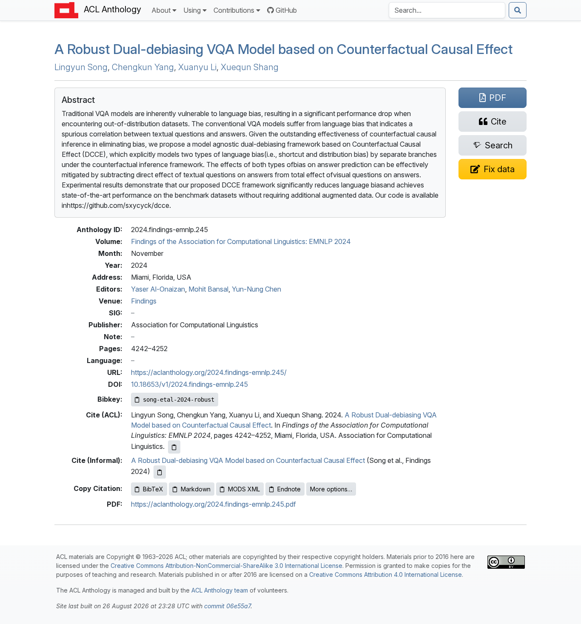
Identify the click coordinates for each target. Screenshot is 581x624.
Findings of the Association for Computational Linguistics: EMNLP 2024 (241, 241)
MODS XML (244, 489)
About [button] (161, 10)
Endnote (289, 489)
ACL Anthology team (219, 590)
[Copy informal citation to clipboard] (160, 472)
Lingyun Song (81, 67)
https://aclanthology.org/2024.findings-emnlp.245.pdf (213, 504)
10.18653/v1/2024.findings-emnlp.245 (189, 384)
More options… (331, 489)
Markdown (196, 489)
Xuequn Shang (250, 67)
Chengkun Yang (143, 67)
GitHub (286, 10)
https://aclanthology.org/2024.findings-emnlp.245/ (209, 372)
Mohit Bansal (208, 289)
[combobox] (447, 10)
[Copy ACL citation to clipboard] (174, 447)
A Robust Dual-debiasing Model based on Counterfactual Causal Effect (283, 49)
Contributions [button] (234, 10)
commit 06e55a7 (227, 606)
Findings (144, 301)
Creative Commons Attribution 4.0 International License (385, 574)
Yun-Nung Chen (256, 289)
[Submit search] (518, 10)
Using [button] (192, 10)
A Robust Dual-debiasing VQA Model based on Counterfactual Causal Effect (248, 460)
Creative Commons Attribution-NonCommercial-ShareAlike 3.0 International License (226, 565)
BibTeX (153, 489)
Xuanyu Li (197, 67)
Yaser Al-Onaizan (158, 289)
